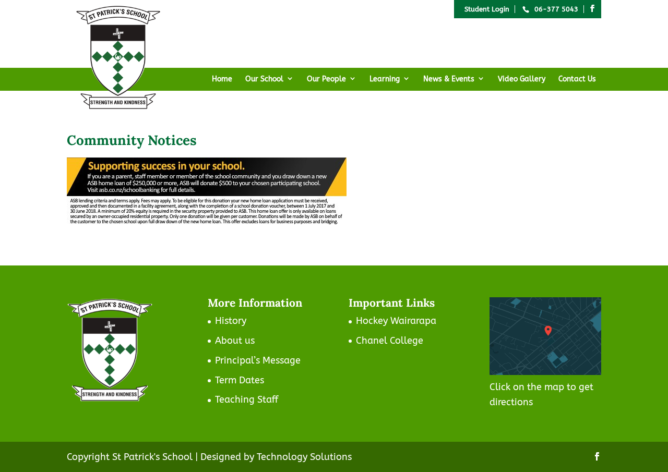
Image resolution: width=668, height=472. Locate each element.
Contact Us (577, 79)
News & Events (448, 79)
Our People (326, 79)
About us (235, 340)
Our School (264, 79)
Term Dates (239, 380)
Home (222, 79)
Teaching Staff (246, 399)
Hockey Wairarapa (396, 320)
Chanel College (389, 340)
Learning (384, 79)
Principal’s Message (258, 360)
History (230, 320)
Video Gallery (521, 79)
